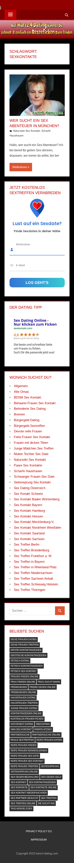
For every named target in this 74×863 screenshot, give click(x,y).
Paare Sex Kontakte (28, 465)
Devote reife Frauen (28, 431)
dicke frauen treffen (25, 644)
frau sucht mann (49, 682)
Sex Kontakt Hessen (28, 516)
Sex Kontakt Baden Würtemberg (36, 499)
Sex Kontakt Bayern (28, 505)
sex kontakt (18, 782)
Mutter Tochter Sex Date (31, 454)
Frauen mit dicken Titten (31, 443)
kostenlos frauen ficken (27, 718)
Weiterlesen (19, 167)
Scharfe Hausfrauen (28, 471)
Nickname (23, 244)
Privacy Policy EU (39, 831)
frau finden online (23, 682)
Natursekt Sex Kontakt (26, 130)
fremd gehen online (43, 687)
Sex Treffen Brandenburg (31, 550)
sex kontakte (19, 787)
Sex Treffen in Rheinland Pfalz (35, 567)
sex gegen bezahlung (25, 777)
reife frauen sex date (25, 756)
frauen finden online (24, 676)
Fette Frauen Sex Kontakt (32, 437)
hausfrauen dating (23, 697)
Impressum (39, 839)
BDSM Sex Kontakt (27, 397)
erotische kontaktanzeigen (28, 655)
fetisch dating (20, 660)
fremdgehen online (23, 692)
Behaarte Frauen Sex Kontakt (35, 403)
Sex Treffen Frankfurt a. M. (33, 556)
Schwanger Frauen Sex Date (34, 476)
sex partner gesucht (24, 798)
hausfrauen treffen (24, 703)
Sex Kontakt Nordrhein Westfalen (37, 527)
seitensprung (50, 766)
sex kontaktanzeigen (42, 782)
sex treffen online (23, 803)
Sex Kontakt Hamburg (29, 510)
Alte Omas (21, 392)
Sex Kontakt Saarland (29, 533)
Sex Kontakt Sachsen (29, 539)
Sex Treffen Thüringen (29, 590)
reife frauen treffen (24, 766)
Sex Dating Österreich (29, 488)
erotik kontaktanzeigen (26, 650)
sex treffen (49, 798)
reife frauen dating (49, 740)
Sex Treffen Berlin (26, 544)
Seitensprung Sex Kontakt (32, 482)
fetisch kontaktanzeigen (27, 666)
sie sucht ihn (46, 803)
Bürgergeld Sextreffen (29, 426)
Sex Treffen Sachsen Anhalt (33, 578)
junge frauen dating (24, 708)
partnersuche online (46, 734)
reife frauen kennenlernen (29, 750)
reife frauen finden (23, 745)
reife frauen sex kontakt (27, 761)
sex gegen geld (51, 777)
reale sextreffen (22, 740)
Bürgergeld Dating (26, 420)
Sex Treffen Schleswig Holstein (36, 584)
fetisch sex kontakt (23, 671)
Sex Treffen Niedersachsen (33, 573)
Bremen (19, 414)
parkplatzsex (43, 729)
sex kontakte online (43, 787)
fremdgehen (19, 687)
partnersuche (20, 734)
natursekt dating (22, 724)
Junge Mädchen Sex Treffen (34, 448)
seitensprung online (24, 771)
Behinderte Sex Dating (30, 408)
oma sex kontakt (21, 729)
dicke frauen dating (24, 639)
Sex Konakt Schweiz (28, 494)
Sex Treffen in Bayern (29, 561)
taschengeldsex (21, 808)
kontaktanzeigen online (26, 713)
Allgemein (21, 386)
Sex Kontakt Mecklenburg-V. (34, 522)
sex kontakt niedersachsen (29, 792)
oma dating (43, 724)
